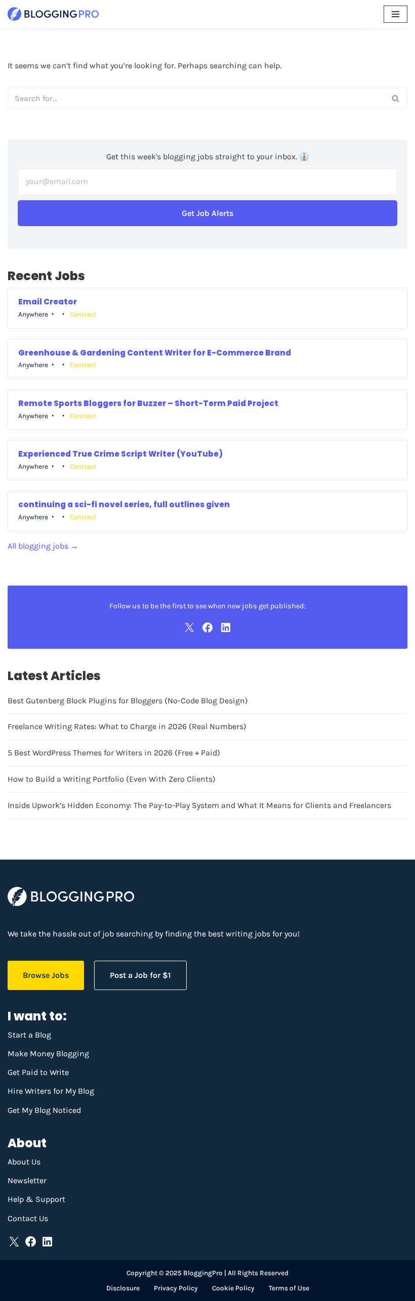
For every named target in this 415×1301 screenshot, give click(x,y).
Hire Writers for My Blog (51, 1091)
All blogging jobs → (43, 546)
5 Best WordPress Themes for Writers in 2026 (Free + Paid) (114, 752)
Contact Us (28, 1218)
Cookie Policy (233, 1288)
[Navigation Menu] (395, 14)
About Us (24, 1162)
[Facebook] (207, 627)
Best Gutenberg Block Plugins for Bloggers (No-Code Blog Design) (128, 700)
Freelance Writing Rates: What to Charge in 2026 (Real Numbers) (127, 726)
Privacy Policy (176, 1288)
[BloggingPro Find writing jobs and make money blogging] (53, 14)
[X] (189, 627)
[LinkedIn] (226, 627)
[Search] (396, 98)
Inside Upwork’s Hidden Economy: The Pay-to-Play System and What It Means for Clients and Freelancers (199, 805)
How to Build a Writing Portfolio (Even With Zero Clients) (112, 779)
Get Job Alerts (207, 213)
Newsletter (27, 1180)
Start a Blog (29, 1035)
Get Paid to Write (38, 1072)
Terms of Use (289, 1288)
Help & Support (36, 1199)
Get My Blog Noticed (44, 1110)
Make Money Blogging (48, 1053)
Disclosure (123, 1288)
